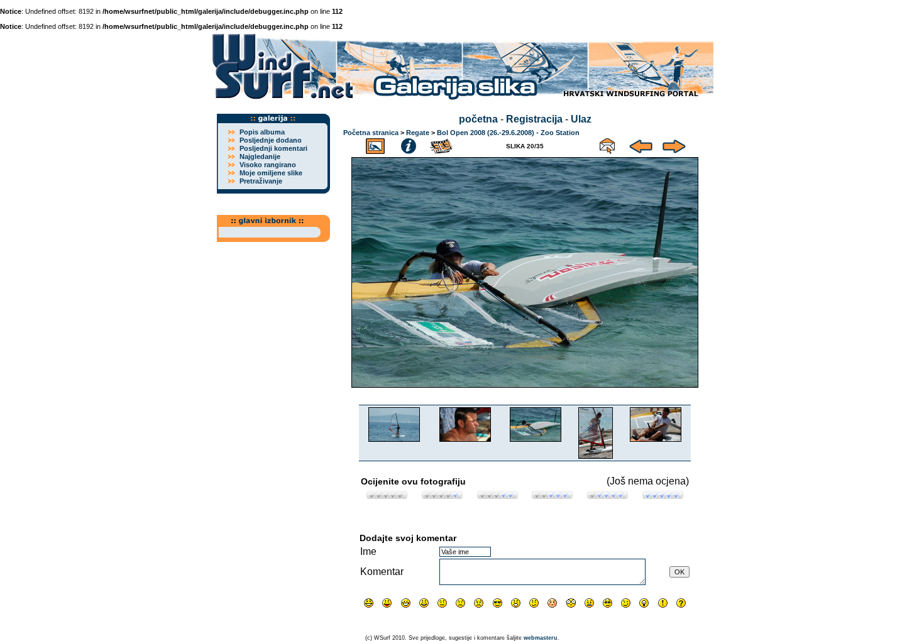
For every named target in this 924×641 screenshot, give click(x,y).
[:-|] (442, 603)
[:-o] (515, 603)
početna (478, 119)
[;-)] (625, 603)
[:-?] (534, 603)
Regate (417, 132)
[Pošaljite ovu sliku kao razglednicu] (607, 144)
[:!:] (663, 603)
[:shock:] (571, 603)
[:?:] (681, 603)
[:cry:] (478, 603)
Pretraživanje (260, 181)
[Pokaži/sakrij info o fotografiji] (408, 144)
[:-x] (589, 603)
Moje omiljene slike (270, 173)
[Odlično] (607, 495)
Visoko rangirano (267, 164)
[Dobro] (552, 495)
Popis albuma (262, 132)
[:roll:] (607, 603)
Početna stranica (371, 132)
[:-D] (405, 603)
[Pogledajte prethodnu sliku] (641, 144)
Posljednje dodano (270, 140)
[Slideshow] (441, 144)
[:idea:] (644, 603)
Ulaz (581, 119)
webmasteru (541, 638)
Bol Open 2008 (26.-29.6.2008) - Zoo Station (508, 132)
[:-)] (424, 603)
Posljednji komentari (273, 148)
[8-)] (497, 603)
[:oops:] (552, 603)
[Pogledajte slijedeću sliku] (674, 144)
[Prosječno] (497, 495)
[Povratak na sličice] (375, 144)
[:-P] (387, 603)
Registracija (534, 119)
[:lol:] (368, 603)
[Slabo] (442, 495)
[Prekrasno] (662, 495)
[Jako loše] (386, 495)
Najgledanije (259, 156)
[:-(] (460, 603)
